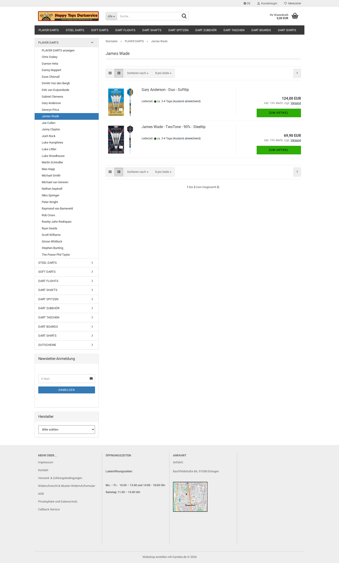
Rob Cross (48, 215)
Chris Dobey (49, 57)
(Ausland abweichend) (187, 101)
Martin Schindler (52, 162)
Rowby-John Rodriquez (56, 221)
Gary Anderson (51, 103)
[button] (247, 3)
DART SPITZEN (178, 30)
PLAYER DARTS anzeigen (58, 50)
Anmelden (66, 390)
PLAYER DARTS (49, 30)
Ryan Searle (49, 228)
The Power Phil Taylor (56, 254)
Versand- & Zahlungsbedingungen (60, 478)
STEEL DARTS (75, 30)
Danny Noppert (51, 70)
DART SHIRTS (287, 30)
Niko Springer (50, 195)
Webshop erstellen (155, 557)
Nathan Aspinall (52, 188)
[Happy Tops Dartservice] (68, 16)
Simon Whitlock (52, 241)
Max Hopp (48, 169)
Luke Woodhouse (53, 156)
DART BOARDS (261, 30)
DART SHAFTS (151, 30)
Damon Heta (50, 63)
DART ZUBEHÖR (206, 30)
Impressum (45, 462)
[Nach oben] (326, 556)
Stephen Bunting (52, 248)
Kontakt (43, 470)
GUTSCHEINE (47, 345)
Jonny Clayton (51, 129)
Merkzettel (294, 3)
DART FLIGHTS (125, 30)
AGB (41, 493)
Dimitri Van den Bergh (56, 83)
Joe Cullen (48, 123)
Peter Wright (50, 202)
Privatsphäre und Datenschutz (57, 501)
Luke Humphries (52, 142)
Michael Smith (51, 175)
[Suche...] (184, 16)
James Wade (50, 116)
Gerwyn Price (50, 109)
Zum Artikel (278, 112)
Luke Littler (49, 149)
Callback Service (49, 509)
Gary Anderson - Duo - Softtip (165, 89)
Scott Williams (51, 235)
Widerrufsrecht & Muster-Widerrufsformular (66, 486)
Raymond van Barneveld (57, 208)
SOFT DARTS (99, 30)
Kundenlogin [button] (268, 3)
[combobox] (138, 73)
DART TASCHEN (233, 30)
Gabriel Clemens (52, 96)
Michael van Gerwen (55, 182)
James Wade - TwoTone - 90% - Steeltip (173, 127)
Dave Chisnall (50, 76)
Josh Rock (49, 136)
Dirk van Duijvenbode (55, 90)
